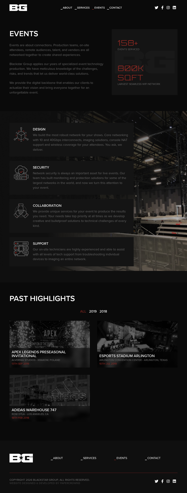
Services (83, 7)
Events (99, 7)
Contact (115, 7)
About (67, 7)
